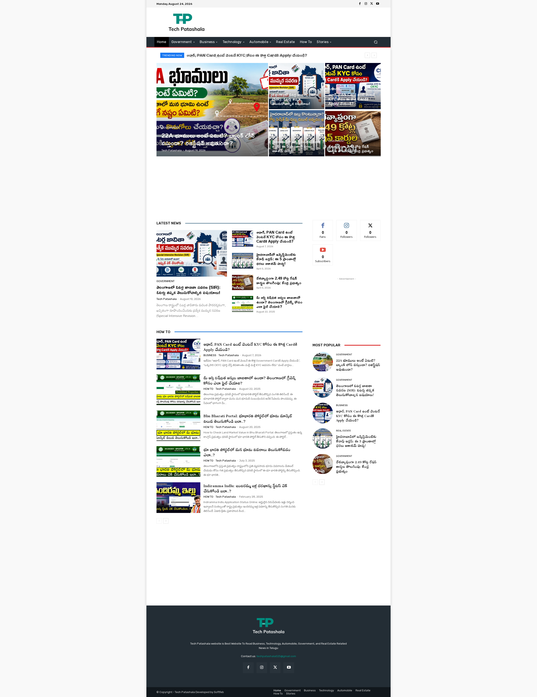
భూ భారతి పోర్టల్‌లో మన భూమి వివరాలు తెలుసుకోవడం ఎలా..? (246, 451)
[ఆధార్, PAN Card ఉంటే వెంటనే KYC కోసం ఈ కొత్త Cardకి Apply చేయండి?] (353, 86)
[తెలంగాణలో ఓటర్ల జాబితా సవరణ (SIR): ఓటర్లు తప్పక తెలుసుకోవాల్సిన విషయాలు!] (296, 86)
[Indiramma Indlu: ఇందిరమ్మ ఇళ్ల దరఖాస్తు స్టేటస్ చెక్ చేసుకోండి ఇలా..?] (178, 497)
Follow (347, 223)
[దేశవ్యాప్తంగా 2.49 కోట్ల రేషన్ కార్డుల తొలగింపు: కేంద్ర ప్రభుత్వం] (353, 133)
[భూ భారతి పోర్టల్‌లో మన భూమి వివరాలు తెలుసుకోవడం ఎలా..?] (178, 461)
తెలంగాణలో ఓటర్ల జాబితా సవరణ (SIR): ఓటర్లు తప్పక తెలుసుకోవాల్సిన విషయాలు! (188, 290)
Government (171, 127)
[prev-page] (159, 521)
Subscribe (322, 247)
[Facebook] (360, 4)
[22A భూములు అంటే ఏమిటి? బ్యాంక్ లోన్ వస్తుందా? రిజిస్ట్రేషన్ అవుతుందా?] (212, 109)
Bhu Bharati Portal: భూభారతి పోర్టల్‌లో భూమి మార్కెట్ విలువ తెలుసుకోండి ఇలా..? (247, 418)
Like (323, 223)
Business (334, 89)
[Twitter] (372, 4)
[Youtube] (378, 4)
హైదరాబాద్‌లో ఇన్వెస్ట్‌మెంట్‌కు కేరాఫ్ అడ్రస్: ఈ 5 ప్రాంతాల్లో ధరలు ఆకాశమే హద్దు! (244, 55)
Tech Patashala (166, 299)
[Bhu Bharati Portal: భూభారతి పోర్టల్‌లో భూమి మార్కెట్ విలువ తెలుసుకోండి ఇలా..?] (178, 426)
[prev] (367, 55)
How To (208, 388)
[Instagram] (366, 4)
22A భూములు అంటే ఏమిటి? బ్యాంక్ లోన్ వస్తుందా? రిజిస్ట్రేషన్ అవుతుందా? (358, 364)
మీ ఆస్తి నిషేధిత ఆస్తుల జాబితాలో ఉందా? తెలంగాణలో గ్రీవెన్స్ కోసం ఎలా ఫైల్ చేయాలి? (279, 302)
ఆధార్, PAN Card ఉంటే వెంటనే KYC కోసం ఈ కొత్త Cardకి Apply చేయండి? (275, 237)
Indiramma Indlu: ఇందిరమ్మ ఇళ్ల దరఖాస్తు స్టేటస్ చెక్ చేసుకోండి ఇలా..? (245, 487)
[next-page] (165, 521)
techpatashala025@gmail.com (276, 656)
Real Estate (279, 136)
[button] (376, 42)
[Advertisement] (303, 22)
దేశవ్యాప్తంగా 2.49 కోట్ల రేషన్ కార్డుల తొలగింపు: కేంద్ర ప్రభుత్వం (278, 280)
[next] (374, 55)
